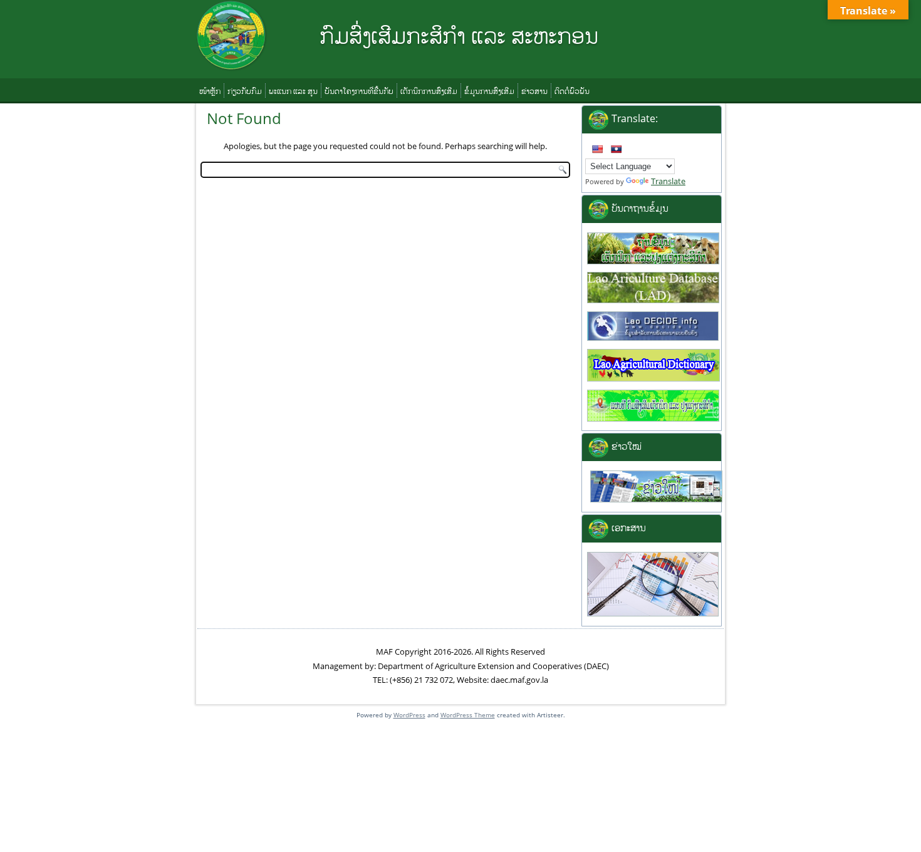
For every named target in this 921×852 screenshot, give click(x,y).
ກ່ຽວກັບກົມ (244, 90)
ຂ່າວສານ (534, 90)
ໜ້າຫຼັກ (210, 90)
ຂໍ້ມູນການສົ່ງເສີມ (489, 90)
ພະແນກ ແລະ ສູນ (293, 90)
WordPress (409, 714)
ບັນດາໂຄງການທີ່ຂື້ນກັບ (359, 90)
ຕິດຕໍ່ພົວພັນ (572, 90)
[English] (597, 149)
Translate (668, 181)
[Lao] (616, 149)
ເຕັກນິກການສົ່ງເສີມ (428, 90)
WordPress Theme (467, 714)
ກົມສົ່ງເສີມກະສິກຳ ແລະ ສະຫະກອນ (459, 35)
